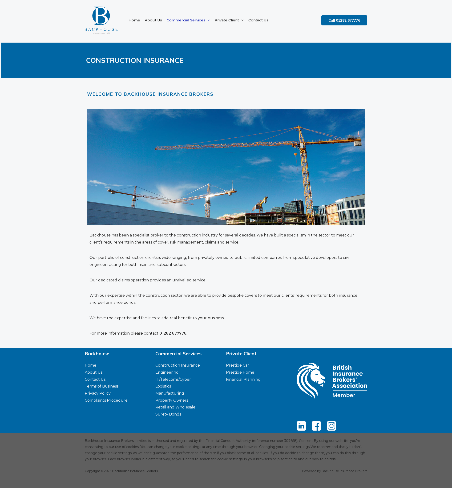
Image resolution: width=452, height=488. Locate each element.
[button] (344, 20)
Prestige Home (240, 372)
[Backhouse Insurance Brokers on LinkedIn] (301, 426)
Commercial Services (186, 20)
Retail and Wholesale (175, 407)
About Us (153, 20)
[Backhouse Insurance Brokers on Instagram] (331, 426)
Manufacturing (169, 393)
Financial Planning (243, 379)
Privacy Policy (98, 393)
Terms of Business (101, 386)
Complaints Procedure (106, 400)
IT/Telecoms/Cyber (173, 379)
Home (134, 20)
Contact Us (258, 20)
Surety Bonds (168, 414)
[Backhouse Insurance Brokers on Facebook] (316, 426)
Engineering (167, 372)
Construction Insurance (177, 365)
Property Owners (171, 400)
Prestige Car (237, 365)
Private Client (227, 20)
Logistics (163, 386)
